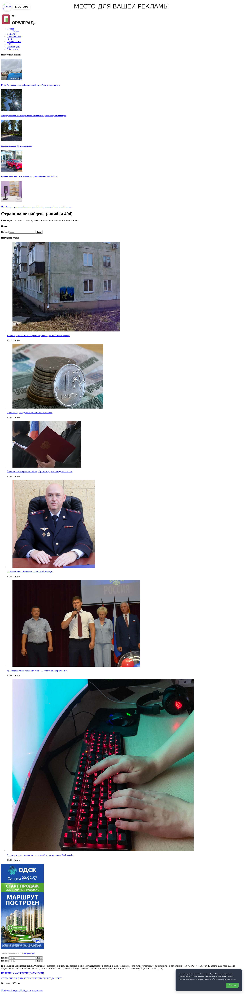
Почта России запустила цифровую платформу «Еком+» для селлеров (30, 85)
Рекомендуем (13, 46)
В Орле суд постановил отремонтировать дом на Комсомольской (38, 335)
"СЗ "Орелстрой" (29, 953)
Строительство (14, 41)
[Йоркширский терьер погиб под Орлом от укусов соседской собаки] (46, 467)
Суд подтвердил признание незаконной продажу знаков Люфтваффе (40, 855)
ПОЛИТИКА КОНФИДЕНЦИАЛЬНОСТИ (22, 973)
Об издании (12, 49)
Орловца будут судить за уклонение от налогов (29, 412)
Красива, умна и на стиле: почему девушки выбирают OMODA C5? (29, 176)
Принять (232, 985)
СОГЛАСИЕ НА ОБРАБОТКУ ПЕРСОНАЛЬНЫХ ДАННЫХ (31, 978)
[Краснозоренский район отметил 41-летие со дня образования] (76, 666)
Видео (15, 31)
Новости (11, 29)
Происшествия (14, 36)
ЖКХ (9, 39)
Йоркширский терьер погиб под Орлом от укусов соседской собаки (39, 471)
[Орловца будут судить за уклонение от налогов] (57, 408)
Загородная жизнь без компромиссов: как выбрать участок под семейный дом (33, 116)
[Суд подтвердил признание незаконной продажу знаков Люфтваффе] (103, 850)
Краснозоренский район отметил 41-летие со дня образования (37, 670)
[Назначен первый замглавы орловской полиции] (53, 567)
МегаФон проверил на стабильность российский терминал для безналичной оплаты (36, 207)
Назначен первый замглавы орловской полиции (30, 571)
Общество (12, 34)
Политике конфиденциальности (224, 979)
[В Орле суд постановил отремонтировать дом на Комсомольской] (66, 330)
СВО (9, 44)
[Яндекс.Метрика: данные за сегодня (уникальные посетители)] (10, 990)
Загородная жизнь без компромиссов (16, 146)
